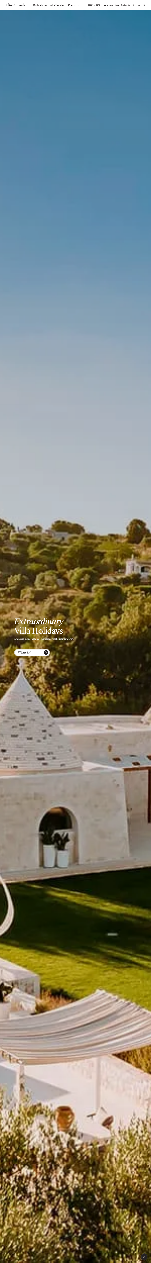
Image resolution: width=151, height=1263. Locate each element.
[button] (144, 1256)
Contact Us (125, 5)
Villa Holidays (57, 5)
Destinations (40, 5)
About (117, 5)
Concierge (73, 5)
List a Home (108, 5)
